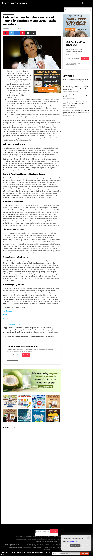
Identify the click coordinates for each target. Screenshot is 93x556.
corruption (6, 330)
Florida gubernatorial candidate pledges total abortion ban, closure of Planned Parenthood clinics (76, 112)
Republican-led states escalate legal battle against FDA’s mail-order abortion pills (75, 80)
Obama (54, 330)
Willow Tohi (17, 29)
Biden (27, 328)
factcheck (49, 3)
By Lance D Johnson (73, 91)
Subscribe (84, 553)
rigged (27, 332)
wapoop (57, 3)
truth (46, 332)
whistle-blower (54, 332)
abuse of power (19, 328)
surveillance (35, 332)
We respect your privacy (37, 539)
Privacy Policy (46, 549)
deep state (22, 330)
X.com (5, 315)
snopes (29, 3)
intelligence (44, 330)
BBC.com (6, 318)
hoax (64, 3)
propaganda (88, 3)
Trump (41, 332)
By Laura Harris (72, 98)
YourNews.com (8, 311)
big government (34, 328)
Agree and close (75, 545)
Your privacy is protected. (12, 360)
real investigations (18, 332)
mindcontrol (39, 3)
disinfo (79, 3)
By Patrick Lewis (72, 83)
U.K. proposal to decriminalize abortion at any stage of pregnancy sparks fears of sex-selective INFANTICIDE (76, 103)
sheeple (71, 3)
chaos (43, 328)
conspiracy (49, 328)
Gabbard (33, 330)
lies (50, 330)
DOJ (28, 330)
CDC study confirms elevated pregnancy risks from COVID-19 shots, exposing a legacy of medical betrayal (76, 88)
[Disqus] (32, 452)
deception (14, 330)
